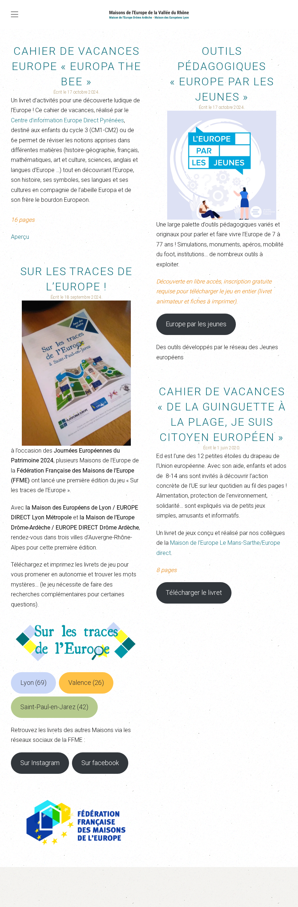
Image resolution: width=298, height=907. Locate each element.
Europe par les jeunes (196, 324)
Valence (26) (86, 682)
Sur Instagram (40, 763)
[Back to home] (149, 14)
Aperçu (20, 236)
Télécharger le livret (194, 592)
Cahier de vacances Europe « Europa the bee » (76, 66)
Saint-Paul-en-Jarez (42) (54, 707)
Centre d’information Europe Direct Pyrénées (67, 120)
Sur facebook (100, 763)
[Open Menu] (14, 14)
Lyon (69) (33, 682)
